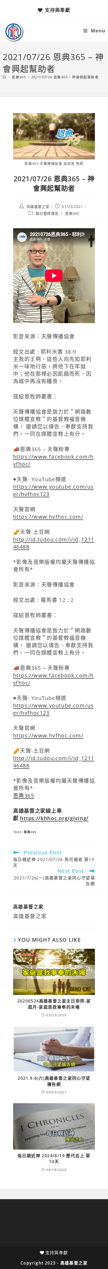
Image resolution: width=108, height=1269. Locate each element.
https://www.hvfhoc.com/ (48, 516)
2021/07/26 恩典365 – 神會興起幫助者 (65, 77)
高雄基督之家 (38, 206)
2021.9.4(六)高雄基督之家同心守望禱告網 (54, 1081)
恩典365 (72, 213)
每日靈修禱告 (47, 213)
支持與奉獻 (57, 10)
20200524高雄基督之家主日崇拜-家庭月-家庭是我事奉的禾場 (54, 1004)
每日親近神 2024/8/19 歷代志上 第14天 (54, 1158)
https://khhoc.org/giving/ (54, 818)
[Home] (4, 77)
